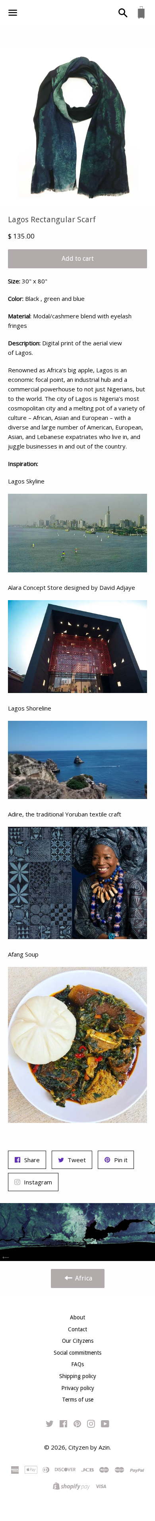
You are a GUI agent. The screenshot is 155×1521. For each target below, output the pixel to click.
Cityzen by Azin (89, 1447)
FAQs (77, 1364)
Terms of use (77, 1399)
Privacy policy (77, 1388)
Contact (77, 1329)
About (77, 1317)
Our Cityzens (77, 1341)
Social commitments (77, 1353)
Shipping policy (77, 1376)
